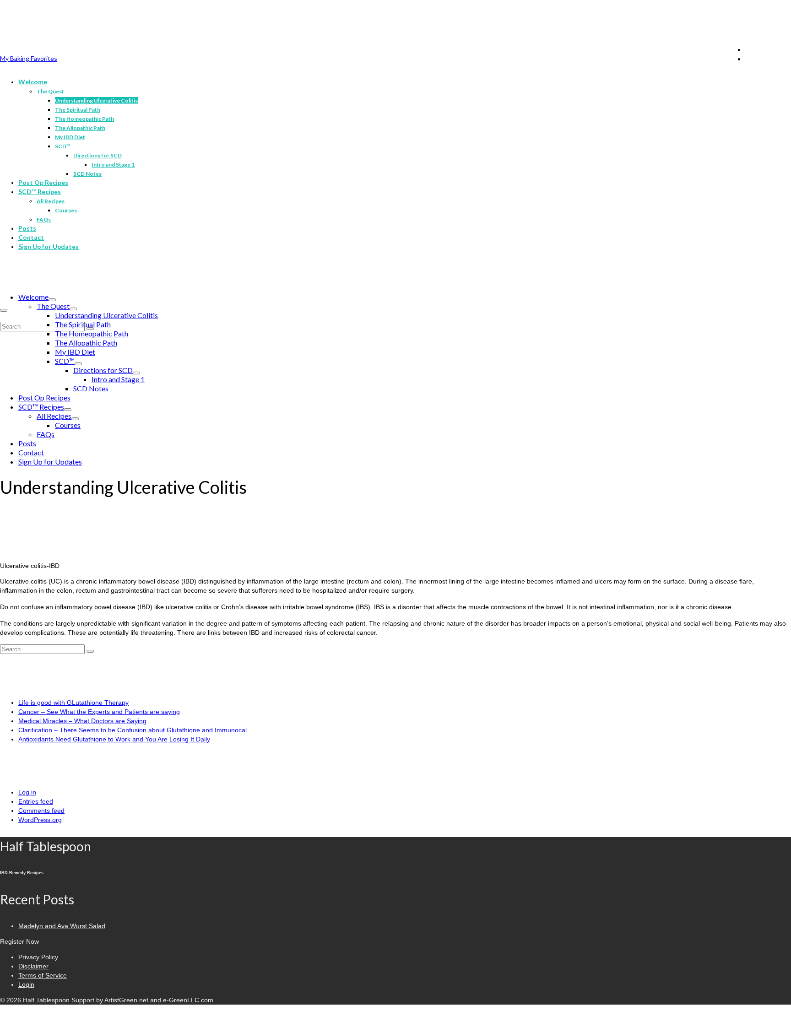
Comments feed (41, 810)
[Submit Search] (90, 651)
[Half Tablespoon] (395, 26)
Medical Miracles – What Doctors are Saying (82, 720)
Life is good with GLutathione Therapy (73, 702)
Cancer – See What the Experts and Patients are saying (99, 711)
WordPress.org (40, 819)
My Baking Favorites (28, 58)
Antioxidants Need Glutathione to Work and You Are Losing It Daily (114, 739)
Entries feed (35, 801)
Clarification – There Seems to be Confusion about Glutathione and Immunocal (132, 730)
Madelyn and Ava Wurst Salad (61, 926)
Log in (27, 792)
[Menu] (3, 310)
